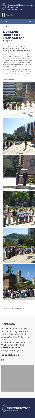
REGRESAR (6, 26)
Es (33, 22)
